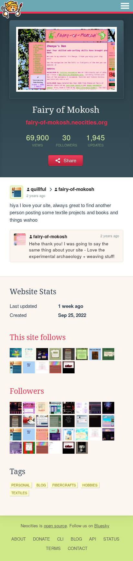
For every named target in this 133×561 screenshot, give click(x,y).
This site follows (38, 337)
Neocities (29, 525)
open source (55, 525)
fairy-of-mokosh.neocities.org (66, 122)
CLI (60, 539)
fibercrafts (64, 485)
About (18, 539)
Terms (53, 548)
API (92, 539)
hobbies (89, 485)
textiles (19, 492)
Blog (76, 539)
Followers (27, 391)
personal (20, 485)
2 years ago (35, 195)
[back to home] (12, 9)
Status (111, 539)
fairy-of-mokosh (76, 189)
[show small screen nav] (125, 6)
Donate (41, 539)
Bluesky (101, 525)
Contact (77, 548)
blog (41, 485)
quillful (38, 189)
